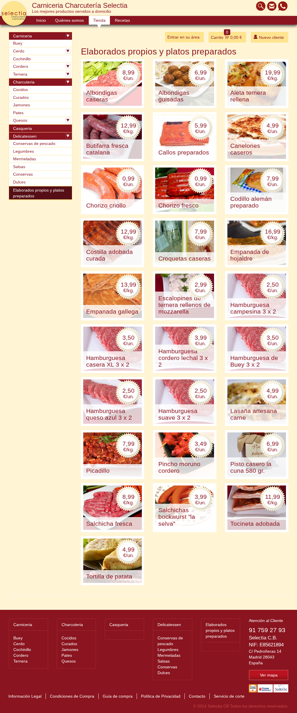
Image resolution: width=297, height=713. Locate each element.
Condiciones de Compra (72, 696)
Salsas (19, 166)
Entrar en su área (183, 37)
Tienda (99, 20)
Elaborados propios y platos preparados (38, 193)
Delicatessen (25, 136)
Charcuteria (24, 82)
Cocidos (20, 89)
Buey (17, 43)
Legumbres (23, 151)
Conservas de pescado (34, 143)
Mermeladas (24, 159)
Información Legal (24, 696)
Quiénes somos (69, 20)
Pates (18, 112)
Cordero (20, 66)
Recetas (122, 20)
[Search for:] (259, 6)
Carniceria (22, 36)
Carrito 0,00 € (226, 36)
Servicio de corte (229, 696)
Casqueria (22, 128)
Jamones (21, 105)
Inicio (41, 20)
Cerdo (18, 51)
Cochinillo (22, 59)
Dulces (19, 182)
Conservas (23, 174)
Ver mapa (269, 675)
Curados (21, 97)
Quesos (20, 120)
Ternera (20, 74)
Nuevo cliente (271, 37)
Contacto (197, 696)
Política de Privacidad (160, 696)
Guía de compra (118, 696)
